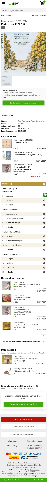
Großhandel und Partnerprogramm (34, 447)
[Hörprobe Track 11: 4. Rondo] (44, 249)
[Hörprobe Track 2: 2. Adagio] (44, 200)
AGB (9, 463)
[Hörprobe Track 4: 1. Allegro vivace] (44, 214)
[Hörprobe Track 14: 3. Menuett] (44, 267)
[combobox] (23, 10)
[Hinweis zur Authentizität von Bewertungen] (24, 172)
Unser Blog (12, 446)
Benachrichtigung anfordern (24, 103)
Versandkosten (18, 463)
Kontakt (38, 465)
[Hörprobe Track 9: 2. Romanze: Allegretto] (44, 240)
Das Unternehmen (34, 441)
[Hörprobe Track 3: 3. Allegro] (44, 205)
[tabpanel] (23, 231)
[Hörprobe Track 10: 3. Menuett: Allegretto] (44, 245)
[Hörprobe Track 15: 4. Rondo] (44, 272)
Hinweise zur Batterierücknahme (24, 467)
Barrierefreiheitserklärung (16, 465)
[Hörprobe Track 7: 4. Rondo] (44, 227)
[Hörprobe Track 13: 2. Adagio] (44, 263)
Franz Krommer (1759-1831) (14, 21)
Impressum (30, 465)
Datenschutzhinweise (31, 463)
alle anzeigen (41, 335)
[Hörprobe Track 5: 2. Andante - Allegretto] (44, 218)
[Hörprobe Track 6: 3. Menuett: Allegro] (44, 222)
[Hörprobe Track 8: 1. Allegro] (44, 236)
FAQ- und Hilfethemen (23, 434)
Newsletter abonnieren (23, 426)
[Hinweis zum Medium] (5, 27)
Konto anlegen (40, 15)
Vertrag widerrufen (23, 420)
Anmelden (7, 15)
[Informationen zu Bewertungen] (37, 386)
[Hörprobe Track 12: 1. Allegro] (44, 258)
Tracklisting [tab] (7, 184)
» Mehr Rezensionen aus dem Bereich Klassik (17, 388)
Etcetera (21, 123)
